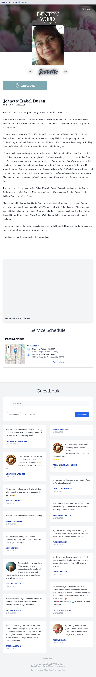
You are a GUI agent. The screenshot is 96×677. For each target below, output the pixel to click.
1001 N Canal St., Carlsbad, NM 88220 (48, 357)
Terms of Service (55, 666)
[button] (15, 351)
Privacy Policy (41, 666)
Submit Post (82, 414)
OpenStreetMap (50, 670)
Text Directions (58, 362)
